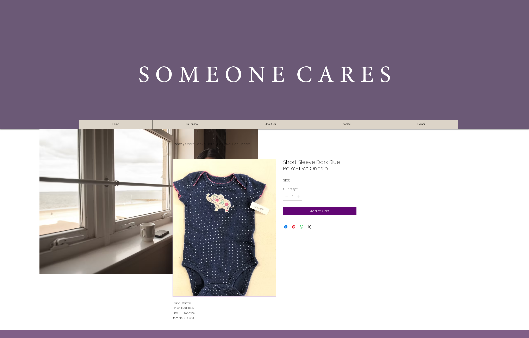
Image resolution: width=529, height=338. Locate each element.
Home (177, 144)
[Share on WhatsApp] (301, 226)
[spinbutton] (292, 196)
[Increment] (298, 196)
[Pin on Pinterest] (293, 226)
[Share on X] (309, 226)
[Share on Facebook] (285, 226)
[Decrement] (286, 196)
